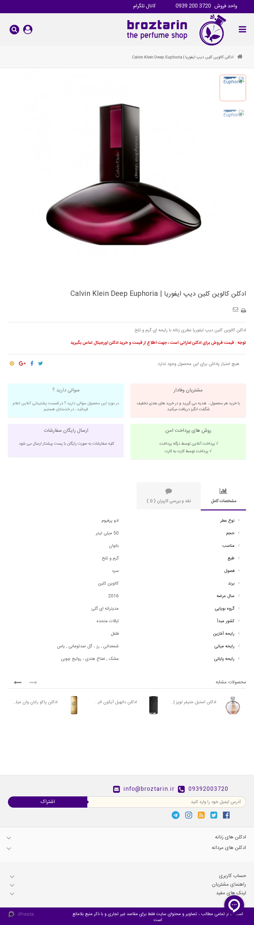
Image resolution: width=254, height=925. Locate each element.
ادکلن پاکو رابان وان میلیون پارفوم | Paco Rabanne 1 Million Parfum (34, 702)
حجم (230, 533)
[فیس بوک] (226, 815)
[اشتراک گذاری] (32, 362)
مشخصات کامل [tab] (223, 501)
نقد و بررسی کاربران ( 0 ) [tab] (169, 501)
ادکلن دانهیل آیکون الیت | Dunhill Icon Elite (114, 702)
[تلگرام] (176, 815)
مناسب (228, 545)
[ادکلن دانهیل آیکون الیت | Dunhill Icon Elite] (153, 705)
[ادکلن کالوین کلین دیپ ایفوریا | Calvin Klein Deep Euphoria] (233, 88)
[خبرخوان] (201, 815)
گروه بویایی (224, 608)
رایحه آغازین (223, 633)
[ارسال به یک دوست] (236, 307)
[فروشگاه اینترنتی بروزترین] (175, 29)
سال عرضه (225, 596)
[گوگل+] (22, 362)
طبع (231, 558)
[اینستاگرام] (188, 815)
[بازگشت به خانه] (239, 57)
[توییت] (40, 362)
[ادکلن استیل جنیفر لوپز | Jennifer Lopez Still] (233, 705)
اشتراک (47, 802)
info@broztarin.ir (149, 789)
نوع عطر (227, 520)
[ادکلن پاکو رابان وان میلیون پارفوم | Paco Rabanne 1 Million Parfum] (74, 705)
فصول (229, 571)
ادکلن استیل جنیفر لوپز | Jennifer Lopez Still (193, 702)
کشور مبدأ (225, 621)
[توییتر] (213, 815)
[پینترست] (12, 362)
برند (231, 583)
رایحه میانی (224, 646)
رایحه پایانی (224, 659)
